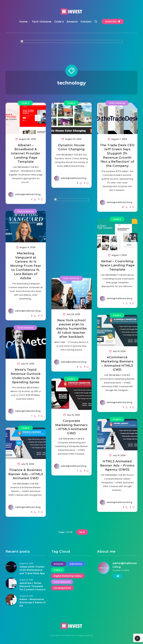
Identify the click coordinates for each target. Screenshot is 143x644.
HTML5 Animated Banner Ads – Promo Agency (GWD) (117, 465)
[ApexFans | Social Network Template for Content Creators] (11, 583)
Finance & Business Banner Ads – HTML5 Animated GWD (25, 474)
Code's (25, 103)
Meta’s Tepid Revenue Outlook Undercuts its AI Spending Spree (25, 376)
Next (82, 532)
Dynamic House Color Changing (71, 147)
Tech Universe (42, 21)
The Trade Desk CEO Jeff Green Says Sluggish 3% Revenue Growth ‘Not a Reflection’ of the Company (117, 155)
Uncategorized (62, 588)
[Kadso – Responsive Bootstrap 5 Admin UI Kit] (11, 599)
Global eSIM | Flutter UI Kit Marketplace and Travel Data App (32, 570)
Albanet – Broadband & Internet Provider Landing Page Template (25, 153)
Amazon (72, 21)
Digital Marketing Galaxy (68, 576)
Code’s (59, 21)
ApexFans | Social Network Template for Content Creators (33, 586)
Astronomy (76, 564)
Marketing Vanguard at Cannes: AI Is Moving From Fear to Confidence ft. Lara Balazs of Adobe (25, 265)
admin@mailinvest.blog (125, 565)
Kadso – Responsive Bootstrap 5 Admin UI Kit (33, 602)
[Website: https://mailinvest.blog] (118, 576)
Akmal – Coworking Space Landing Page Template (117, 265)
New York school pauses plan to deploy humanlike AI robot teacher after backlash (71, 328)
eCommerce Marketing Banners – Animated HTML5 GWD (117, 363)
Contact (86, 21)
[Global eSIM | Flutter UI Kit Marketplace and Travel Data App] (11, 567)
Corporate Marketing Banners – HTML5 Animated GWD (71, 427)
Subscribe (111, 21)
